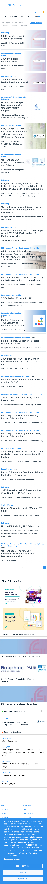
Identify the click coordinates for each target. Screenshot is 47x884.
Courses (13, 16)
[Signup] (43, 12)
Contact (4, 809)
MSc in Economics (9, 741)
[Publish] (39, 12)
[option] (24, 721)
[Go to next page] (44, 567)
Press (3, 813)
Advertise (27, 805)
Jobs (4, 16)
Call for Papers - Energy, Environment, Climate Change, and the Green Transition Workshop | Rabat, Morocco (23, 752)
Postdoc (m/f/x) (8, 784)
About (3, 805)
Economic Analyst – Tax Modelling (16, 775)
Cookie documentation (12, 859)
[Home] (14, 4)
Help (24, 809)
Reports (4, 817)
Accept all (22, 879)
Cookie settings (22, 866)
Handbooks (27, 817)
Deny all (22, 872)
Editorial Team (29, 813)
